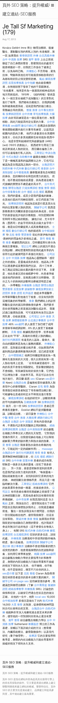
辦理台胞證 (14, 188)
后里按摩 (19, 289)
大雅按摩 (31, 417)
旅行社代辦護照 (11, 339)
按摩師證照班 (13, 114)
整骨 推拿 (40, 452)
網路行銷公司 (45, 417)
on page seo (21, 581)
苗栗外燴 (28, 460)
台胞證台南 (19, 382)
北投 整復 (29, 573)
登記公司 (26, 246)
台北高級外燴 (47, 55)
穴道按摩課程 (30, 188)
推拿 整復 (32, 518)
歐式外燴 (30, 530)
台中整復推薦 (21, 172)
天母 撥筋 (16, 332)
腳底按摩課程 (16, 398)
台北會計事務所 (37, 320)
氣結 (41, 78)
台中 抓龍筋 (26, 421)
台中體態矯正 (16, 355)
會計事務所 (17, 546)
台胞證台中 (8, 452)
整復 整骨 (43, 188)
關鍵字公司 (40, 207)
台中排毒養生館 (11, 191)
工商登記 (39, 152)
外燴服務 (26, 285)
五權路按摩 (30, 402)
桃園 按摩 (39, 554)
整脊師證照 (25, 55)
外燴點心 (31, 71)
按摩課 (33, 635)
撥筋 (52, 188)
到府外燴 (7, 168)
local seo (40, 596)
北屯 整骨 (43, 386)
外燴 (35, 55)
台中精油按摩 (10, 600)
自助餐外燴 (25, 156)
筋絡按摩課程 (40, 483)
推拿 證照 (16, 293)
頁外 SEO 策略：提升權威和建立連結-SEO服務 (27, 9)
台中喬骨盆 (40, 585)
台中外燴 (27, 114)
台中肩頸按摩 (35, 429)
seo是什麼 (8, 573)
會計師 (6, 546)
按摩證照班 (32, 542)
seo (32, 378)
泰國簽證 (33, 624)
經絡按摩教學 (16, 589)
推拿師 (45, 168)
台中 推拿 (45, 316)
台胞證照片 (48, 164)
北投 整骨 (14, 234)
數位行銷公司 (29, 125)
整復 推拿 (32, 110)
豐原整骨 (26, 234)
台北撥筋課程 (21, 534)
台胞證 (36, 285)
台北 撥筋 (38, 191)
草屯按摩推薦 (41, 114)
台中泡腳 (30, 82)
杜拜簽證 (28, 293)
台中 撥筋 (26, 191)
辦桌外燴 (21, 518)
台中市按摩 (22, 499)
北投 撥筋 (39, 456)
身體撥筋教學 (19, 320)
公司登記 (34, 316)
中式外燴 (19, 168)
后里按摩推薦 (16, 82)
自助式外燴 (42, 530)
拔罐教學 (30, 289)
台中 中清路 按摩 (12, 59)
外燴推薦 (16, 538)
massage (47, 448)
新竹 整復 (45, 238)
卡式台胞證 (12, 156)
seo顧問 (15, 125)
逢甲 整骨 (34, 59)
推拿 (31, 300)
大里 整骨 (16, 604)
